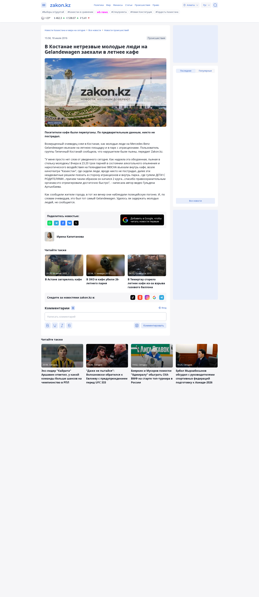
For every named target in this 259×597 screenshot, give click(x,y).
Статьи (128, 5)
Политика (99, 5)
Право (156, 5)
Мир (108, 5)
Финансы (118, 5)
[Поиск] (215, 5)
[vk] (69, 223)
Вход (164, 307)
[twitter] (76, 223)
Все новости (94, 30)
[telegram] (56, 223)
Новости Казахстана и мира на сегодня (65, 30)
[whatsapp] (49, 223)
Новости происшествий (116, 30)
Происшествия (142, 5)
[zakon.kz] (60, 5)
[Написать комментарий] (105, 316)
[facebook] (63, 223)
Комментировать (153, 325)
